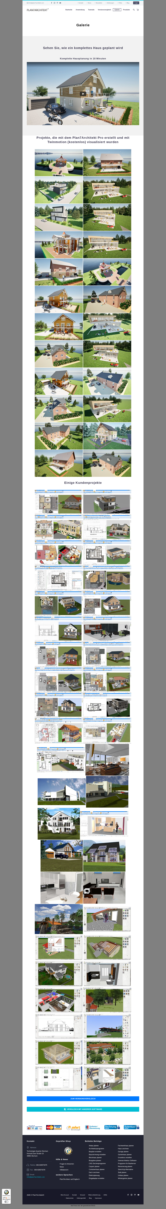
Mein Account (65, 1195)
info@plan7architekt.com (36, 3)
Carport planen (94, 1166)
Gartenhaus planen (125, 1154)
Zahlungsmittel (81, 1198)
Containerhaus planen (96, 1169)
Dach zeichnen (94, 1172)
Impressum (98, 1198)
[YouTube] (60, 3)
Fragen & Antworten (67, 1164)
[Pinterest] (57, 3)
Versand (82, 1195)
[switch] (6, 1202)
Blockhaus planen (95, 1157)
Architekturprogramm (96, 1149)
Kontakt (81, 3)
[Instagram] (54, 3)
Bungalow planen (95, 1160)
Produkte (126, 10)
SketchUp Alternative (125, 1169)
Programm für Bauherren (127, 1163)
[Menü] (10, 1190)
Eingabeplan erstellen (96, 1178)
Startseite (68, 10)
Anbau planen (94, 1146)
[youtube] (138, 1195)
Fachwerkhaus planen (126, 1146)
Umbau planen (123, 1175)
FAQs (120, 3)
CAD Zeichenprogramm (97, 1163)
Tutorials (91, 10)
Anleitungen (110, 3)
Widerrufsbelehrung (94, 1195)
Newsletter (99, 3)
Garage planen (123, 1152)
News (89, 3)
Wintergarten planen (125, 1178)
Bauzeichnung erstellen (97, 1154)
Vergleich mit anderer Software (83, 1109)
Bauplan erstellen (95, 1152)
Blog (128, 3)
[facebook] (128, 1195)
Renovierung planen (125, 1166)
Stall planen (122, 1172)
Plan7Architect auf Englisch (70, 1179)
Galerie (117, 10)
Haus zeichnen (123, 1149)
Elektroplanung (94, 1175)
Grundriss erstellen (125, 1157)
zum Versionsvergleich (83, 1099)
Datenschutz (69, 1198)
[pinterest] (135, 1195)
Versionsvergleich (104, 10)
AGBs (105, 1195)
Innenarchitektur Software (127, 1160)
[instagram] (131, 1195)
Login (136, 3)
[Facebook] (51, 3)
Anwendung (80, 10)
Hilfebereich (64, 1170)
